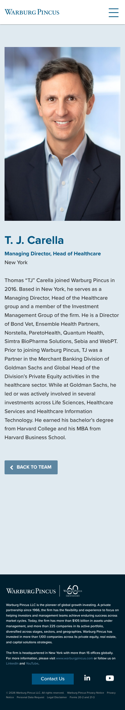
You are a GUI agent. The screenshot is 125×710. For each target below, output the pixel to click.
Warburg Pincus (32, 12)
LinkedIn (12, 663)
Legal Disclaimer (57, 697)
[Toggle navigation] (111, 12)
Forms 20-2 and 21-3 (82, 697)
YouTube (32, 663)
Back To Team (34, 467)
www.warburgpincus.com (74, 658)
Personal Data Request (30, 697)
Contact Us (53, 678)
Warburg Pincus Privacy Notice (85, 693)
